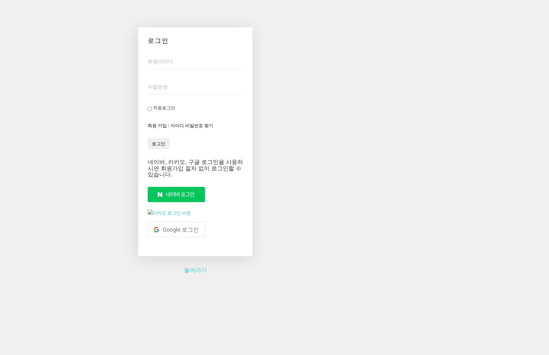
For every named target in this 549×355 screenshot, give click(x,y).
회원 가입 (157, 125)
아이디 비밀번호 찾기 (192, 125)
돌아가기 (195, 269)
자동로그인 (163, 107)
